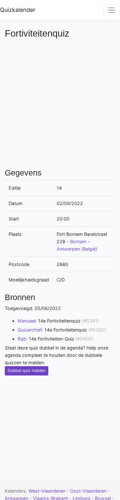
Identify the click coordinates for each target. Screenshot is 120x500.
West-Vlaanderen (47, 491)
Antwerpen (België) (77, 249)
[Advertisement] (60, 102)
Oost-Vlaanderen (89, 491)
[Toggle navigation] (111, 10)
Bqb (22, 338)
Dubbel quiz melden (26, 370)
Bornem (78, 241)
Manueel (27, 320)
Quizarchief (30, 329)
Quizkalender (18, 9)
